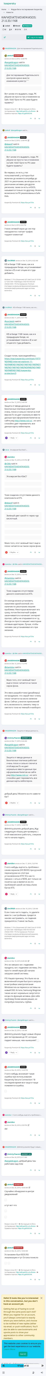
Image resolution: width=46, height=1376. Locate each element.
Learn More (9, 1349)
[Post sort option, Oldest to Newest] (5, 37)
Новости (28, 26)
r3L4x (7, 450)
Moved (17, 26)
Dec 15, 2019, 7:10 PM (19, 574)
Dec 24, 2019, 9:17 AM (19, 1157)
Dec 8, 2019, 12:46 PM (19, 59)
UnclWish (11, 260)
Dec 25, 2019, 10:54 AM (20, 1251)
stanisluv (11, 457)
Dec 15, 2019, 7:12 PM (19, 663)
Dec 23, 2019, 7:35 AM (19, 1030)
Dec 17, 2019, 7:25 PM (30, 863)
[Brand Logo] (10, 3)
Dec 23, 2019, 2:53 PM (19, 1125)
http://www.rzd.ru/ (23, 420)
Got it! (23, 1354)
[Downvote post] (39, 118)
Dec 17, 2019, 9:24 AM (19, 741)
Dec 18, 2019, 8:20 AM (19, 961)
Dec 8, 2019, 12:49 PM (19, 140)
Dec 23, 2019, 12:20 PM (20, 1070)
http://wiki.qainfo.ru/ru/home (25, 111)
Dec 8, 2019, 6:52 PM (19, 225)
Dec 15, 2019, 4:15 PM (19, 460)
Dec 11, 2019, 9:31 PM (19, 318)
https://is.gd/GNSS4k (25, 113)
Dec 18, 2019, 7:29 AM (30, 908)
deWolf (10, 56)
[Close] (41, 1298)
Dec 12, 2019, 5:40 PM (19, 402)
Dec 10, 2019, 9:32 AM (30, 260)
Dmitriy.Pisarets (13, 738)
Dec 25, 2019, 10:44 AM (20, 1188)
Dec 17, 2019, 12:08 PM (20, 825)
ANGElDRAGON (10, 48)
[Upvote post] (31, 118)
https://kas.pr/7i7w (27, 202)
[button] (3, 1372)
